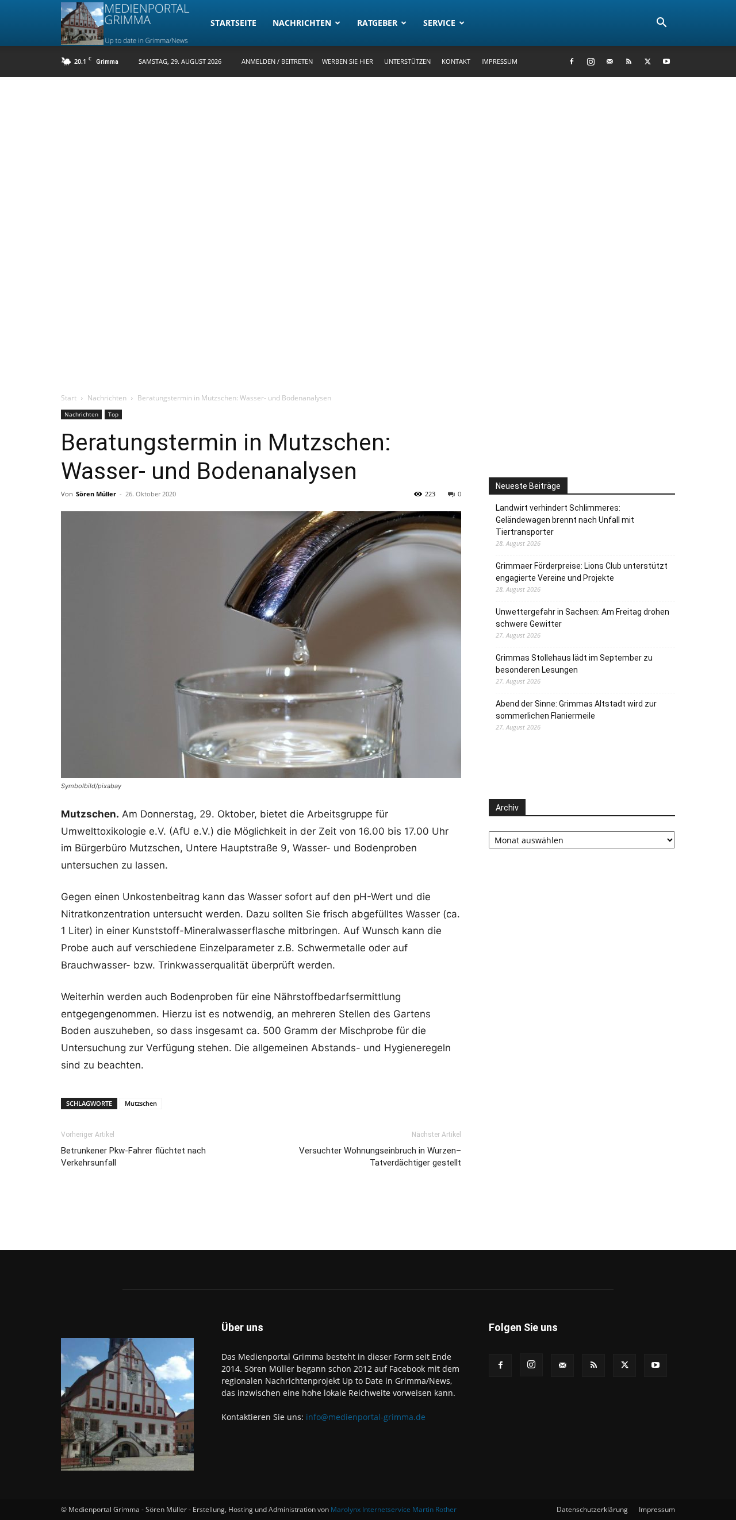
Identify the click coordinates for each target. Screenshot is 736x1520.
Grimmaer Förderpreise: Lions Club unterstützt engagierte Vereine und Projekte (582, 571)
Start (68, 398)
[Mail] (609, 61)
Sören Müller (96, 493)
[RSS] (628, 61)
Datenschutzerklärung (592, 1509)
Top (113, 414)
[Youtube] (666, 61)
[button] (661, 23)
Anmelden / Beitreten (277, 61)
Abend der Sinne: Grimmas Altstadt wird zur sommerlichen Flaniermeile (576, 709)
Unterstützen (407, 61)
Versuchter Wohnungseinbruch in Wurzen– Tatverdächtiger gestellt (380, 1156)
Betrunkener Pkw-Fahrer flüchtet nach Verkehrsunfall (133, 1156)
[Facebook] (571, 61)
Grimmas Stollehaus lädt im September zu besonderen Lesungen (574, 663)
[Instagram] (590, 61)
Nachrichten (302, 22)
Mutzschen (141, 1103)
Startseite (233, 22)
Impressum (499, 61)
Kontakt (456, 61)
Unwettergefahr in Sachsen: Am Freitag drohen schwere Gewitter (582, 617)
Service (439, 22)
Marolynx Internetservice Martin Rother (394, 1509)
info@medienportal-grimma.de (365, 1416)
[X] (647, 61)
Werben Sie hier (347, 61)
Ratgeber (377, 22)
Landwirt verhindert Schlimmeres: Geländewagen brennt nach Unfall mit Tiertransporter (565, 520)
